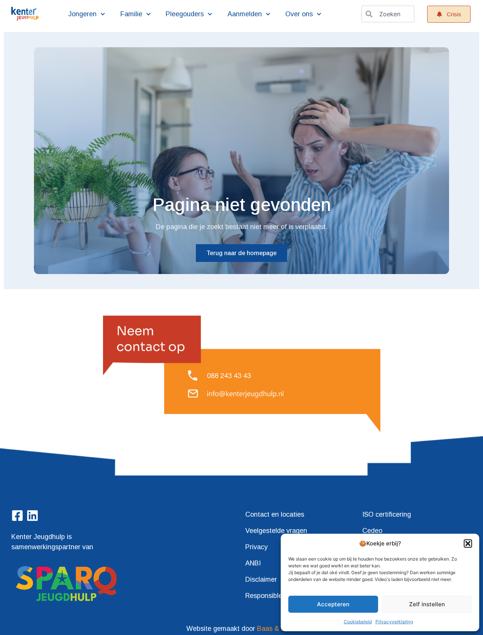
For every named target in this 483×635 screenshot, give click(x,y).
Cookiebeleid (358, 621)
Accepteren (333, 604)
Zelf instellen (427, 604)
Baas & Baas (277, 628)
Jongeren (82, 14)
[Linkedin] (32, 516)
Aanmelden (245, 14)
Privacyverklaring (394, 621)
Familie (131, 14)
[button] (468, 543)
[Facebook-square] (17, 516)
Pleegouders (185, 14)
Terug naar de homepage (241, 253)
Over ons (299, 14)
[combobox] (387, 14)
